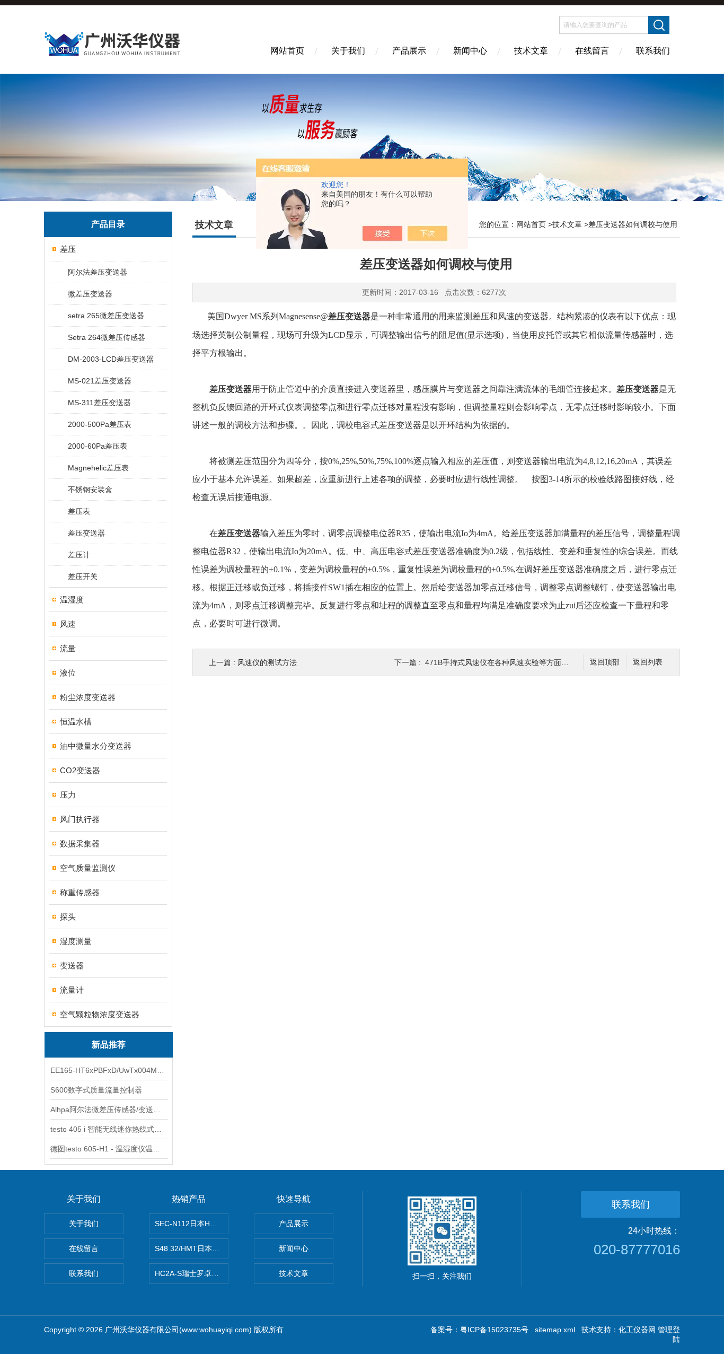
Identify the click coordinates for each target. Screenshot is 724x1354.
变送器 (72, 965)
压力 (68, 794)
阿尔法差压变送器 (97, 272)
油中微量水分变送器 (95, 745)
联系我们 (653, 50)
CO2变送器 (80, 770)
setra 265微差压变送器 (106, 315)
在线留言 (592, 50)
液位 (68, 672)
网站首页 (287, 50)
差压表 (79, 511)
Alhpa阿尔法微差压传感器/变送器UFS (108, 1109)
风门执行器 (80, 819)
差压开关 (83, 576)
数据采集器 (80, 843)
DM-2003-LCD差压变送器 (111, 359)
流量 (68, 648)
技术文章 (531, 50)
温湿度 (72, 599)
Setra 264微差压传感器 (106, 337)
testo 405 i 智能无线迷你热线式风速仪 (108, 1129)
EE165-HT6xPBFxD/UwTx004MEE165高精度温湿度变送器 (108, 1070)
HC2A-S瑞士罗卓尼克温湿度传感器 (191, 1273)
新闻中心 (470, 50)
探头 (68, 916)
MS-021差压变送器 (99, 381)
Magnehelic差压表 (98, 468)
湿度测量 (76, 941)
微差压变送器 (90, 294)
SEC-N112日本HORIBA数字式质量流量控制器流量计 (191, 1223)
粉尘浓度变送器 (88, 697)
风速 (68, 623)
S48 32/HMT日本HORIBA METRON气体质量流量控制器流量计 (191, 1248)
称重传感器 (80, 892)
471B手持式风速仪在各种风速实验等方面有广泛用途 (511, 662)
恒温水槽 (76, 721)
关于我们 (348, 50)
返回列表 (648, 662)
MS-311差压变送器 (99, 402)
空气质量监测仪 (88, 867)
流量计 (72, 989)
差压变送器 (86, 533)
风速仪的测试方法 (267, 662)
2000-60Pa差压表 (97, 446)
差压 (68, 249)
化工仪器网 (637, 1329)
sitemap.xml (555, 1329)
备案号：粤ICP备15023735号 (479, 1329)
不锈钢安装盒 (90, 489)
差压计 (79, 555)
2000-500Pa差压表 (99, 424)
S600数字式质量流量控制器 (96, 1090)
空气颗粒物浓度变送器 (99, 1014)
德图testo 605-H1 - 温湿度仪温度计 (108, 1149)
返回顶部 (605, 662)
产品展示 (409, 50)
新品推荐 (109, 1044)
